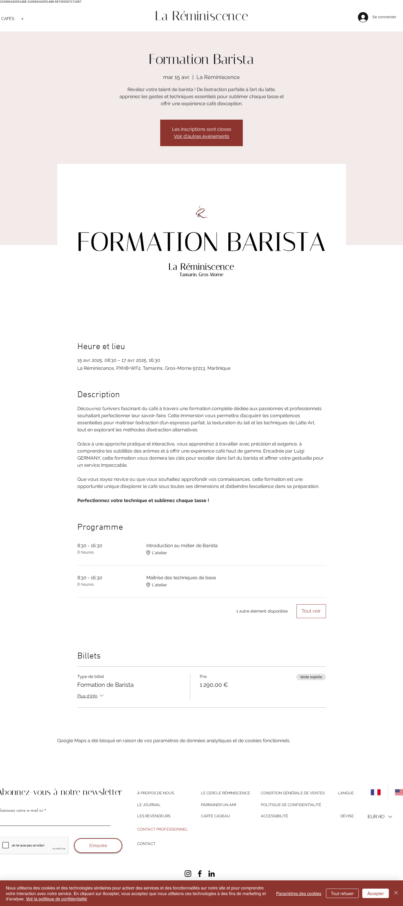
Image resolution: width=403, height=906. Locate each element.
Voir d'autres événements (201, 136)
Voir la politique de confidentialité (56, 899)
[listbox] (380, 817)
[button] (380, 817)
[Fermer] (395, 893)
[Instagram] (188, 873)
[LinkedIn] (211, 873)
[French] (376, 792)
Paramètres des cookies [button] (298, 893)
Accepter (375, 893)
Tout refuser (342, 893)
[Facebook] (199, 873)
